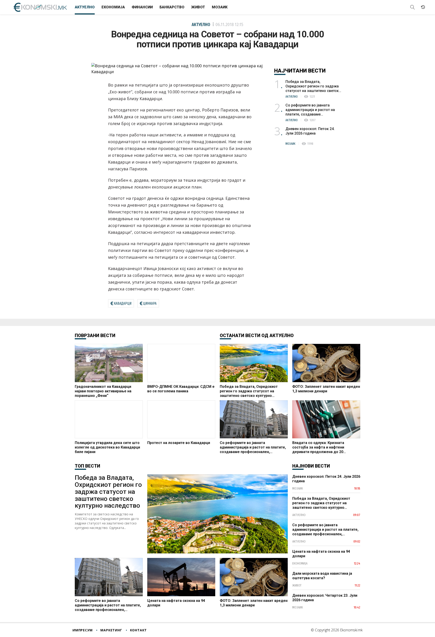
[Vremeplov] (423, 7)
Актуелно (85, 7)
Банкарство (172, 7)
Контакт (138, 630)
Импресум (82, 630)
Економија (113, 7)
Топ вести (87, 466)
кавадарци (122, 303)
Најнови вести (311, 466)
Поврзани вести (95, 335)
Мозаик (219, 7)
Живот (198, 7)
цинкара (150, 303)
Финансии (142, 7)
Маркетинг (111, 630)
